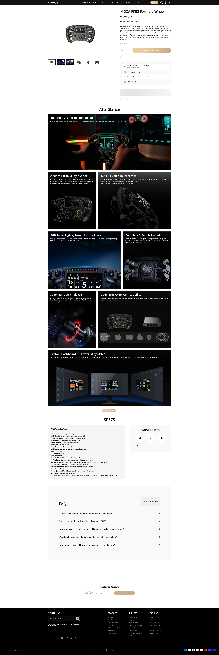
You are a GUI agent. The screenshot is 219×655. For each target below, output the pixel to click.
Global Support (131, 82)
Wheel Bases (112, 620)
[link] (109, 142)
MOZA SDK (132, 636)
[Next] (108, 37)
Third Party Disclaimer (135, 633)
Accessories (111, 630)
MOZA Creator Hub (155, 620)
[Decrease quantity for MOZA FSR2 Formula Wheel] (122, 50)
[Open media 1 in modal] (80, 33)
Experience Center (155, 630)
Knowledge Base (134, 617)
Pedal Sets (111, 625)
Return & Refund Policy (136, 625)
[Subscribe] (77, 618)
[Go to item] (52, 62)
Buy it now (146, 57)
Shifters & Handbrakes (114, 628)
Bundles (110, 617)
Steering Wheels (113, 622)
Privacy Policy (133, 630)
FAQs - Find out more (151, 501)
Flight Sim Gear (112, 633)
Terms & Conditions (135, 628)
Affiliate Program (155, 617)
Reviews (152, 628)
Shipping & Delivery (135, 620)
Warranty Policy (133, 622)
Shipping (122, 21)
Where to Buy (154, 633)
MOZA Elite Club (154, 622)
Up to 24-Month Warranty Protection (138, 77)
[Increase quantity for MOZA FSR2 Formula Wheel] (129, 50)
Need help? (126, 99)
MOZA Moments (155, 625)
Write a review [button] (124, 593)
